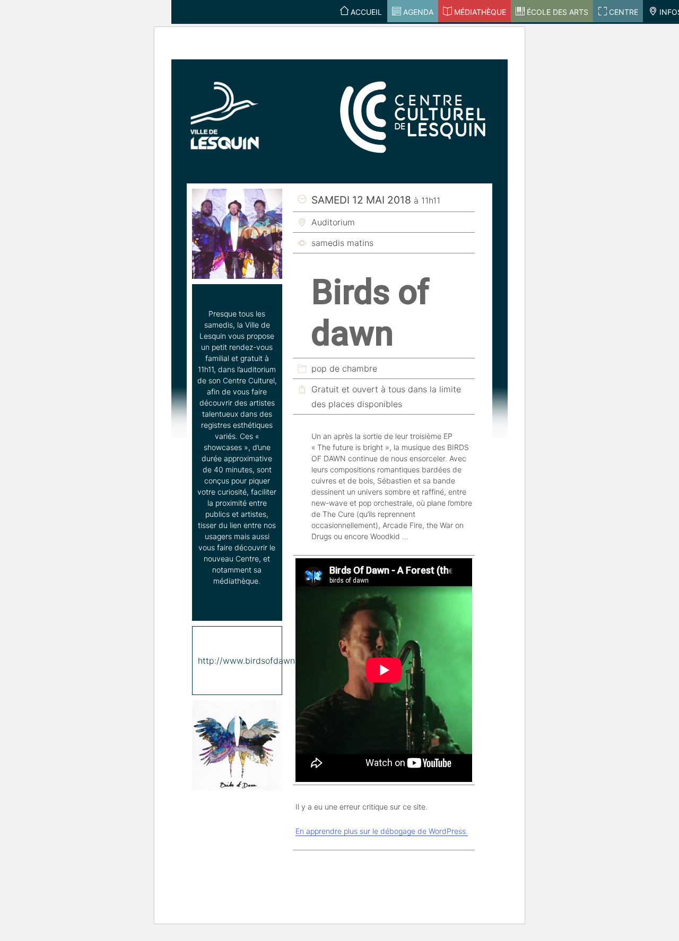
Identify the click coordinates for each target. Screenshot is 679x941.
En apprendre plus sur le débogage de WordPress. (381, 831)
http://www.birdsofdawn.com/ (257, 660)
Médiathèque (480, 11)
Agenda (418, 11)
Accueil (366, 11)
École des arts (557, 11)
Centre (623, 11)
